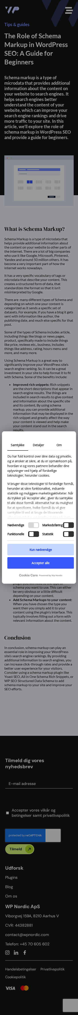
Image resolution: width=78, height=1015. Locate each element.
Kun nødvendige (40, 550)
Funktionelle (15, 534)
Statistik (47, 534)
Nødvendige (15, 525)
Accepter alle (41, 563)
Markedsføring (52, 525)
